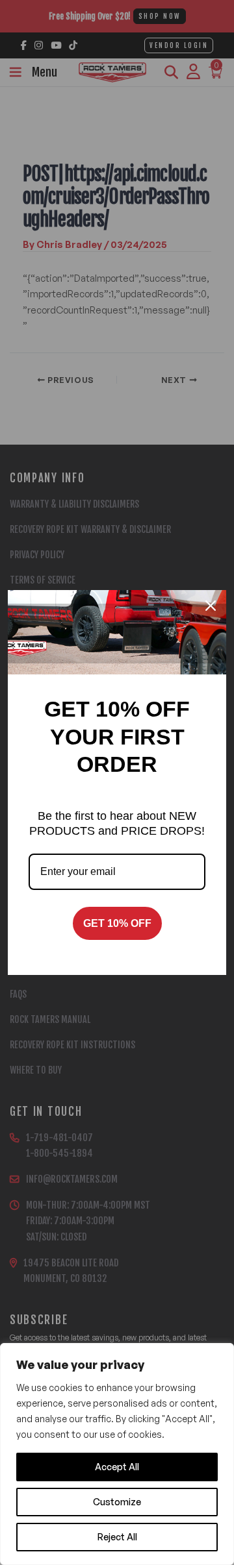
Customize (117, 1501)
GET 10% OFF (117, 923)
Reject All (117, 1536)
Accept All (117, 1466)
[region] (117, 1454)
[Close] (210, 605)
